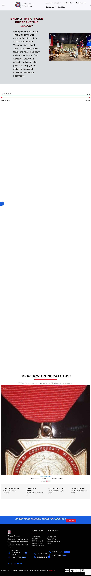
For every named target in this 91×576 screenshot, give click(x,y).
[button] (2, 204)
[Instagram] (14, 563)
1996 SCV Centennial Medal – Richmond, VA (45, 479)
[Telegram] (21, 563)
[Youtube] (18, 563)
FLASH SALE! (45, 476)
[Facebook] (8, 563)
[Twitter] (11, 563)
